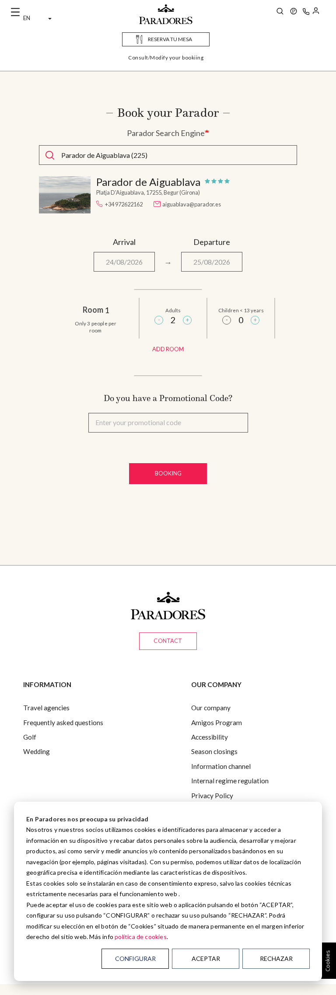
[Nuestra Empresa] (293, 12)
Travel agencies (46, 708)
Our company (211, 708)
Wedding (36, 751)
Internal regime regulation (230, 781)
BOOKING (168, 473)
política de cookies (141, 936)
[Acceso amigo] (316, 12)
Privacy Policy (212, 795)
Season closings (214, 751)
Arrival (124, 242)
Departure (211, 242)
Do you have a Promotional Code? (168, 398)
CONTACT (168, 640)
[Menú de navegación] (15, 12)
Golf (29, 737)
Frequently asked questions (63, 722)
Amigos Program (216, 722)
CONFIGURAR (135, 958)
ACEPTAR (206, 958)
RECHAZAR (276, 958)
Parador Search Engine (166, 133)
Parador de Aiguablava (148, 182)
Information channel (221, 766)
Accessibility (209, 737)
